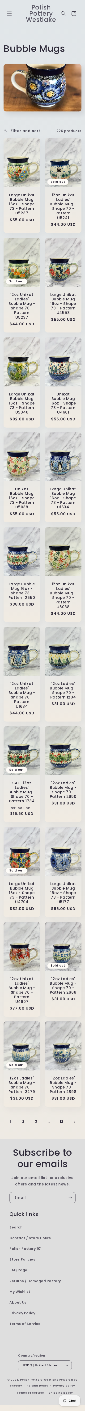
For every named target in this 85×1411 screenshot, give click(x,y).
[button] (9, 13)
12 (61, 1121)
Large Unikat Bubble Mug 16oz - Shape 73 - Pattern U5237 (22, 204)
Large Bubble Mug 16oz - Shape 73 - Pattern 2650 (21, 591)
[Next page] (74, 1122)
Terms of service (30, 1393)
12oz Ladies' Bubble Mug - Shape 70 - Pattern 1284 (63, 690)
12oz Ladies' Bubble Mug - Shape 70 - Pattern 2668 (63, 985)
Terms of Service (25, 1323)
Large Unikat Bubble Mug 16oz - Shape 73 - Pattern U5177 (63, 892)
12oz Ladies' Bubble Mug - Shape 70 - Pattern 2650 (63, 790)
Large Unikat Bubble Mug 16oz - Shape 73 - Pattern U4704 (22, 892)
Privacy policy (64, 1385)
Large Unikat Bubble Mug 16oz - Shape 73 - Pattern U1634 (63, 498)
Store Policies (22, 1259)
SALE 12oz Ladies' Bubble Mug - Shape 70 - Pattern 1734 (21, 792)
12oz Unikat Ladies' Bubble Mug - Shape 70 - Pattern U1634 (21, 694)
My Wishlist (19, 1291)
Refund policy (37, 1385)
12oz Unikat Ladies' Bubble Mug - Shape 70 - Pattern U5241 (63, 206)
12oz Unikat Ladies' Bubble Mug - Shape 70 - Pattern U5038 (63, 595)
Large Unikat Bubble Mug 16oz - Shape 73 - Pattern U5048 (22, 403)
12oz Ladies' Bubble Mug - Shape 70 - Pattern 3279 (21, 1085)
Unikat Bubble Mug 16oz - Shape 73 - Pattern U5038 (21, 498)
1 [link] (10, 1121)
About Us (17, 1302)
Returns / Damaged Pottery (35, 1281)
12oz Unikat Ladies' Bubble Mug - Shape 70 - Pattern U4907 (21, 990)
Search (16, 1227)
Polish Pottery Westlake (39, 1380)
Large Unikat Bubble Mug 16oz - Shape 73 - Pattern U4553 (63, 303)
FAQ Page (18, 1270)
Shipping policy (61, 1393)
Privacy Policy (22, 1313)
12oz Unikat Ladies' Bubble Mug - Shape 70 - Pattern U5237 (21, 305)
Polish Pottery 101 (25, 1248)
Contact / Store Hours (30, 1238)
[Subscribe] (70, 1197)
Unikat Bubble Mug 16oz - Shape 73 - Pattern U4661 (63, 403)
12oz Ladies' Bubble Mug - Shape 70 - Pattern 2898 (63, 1085)
